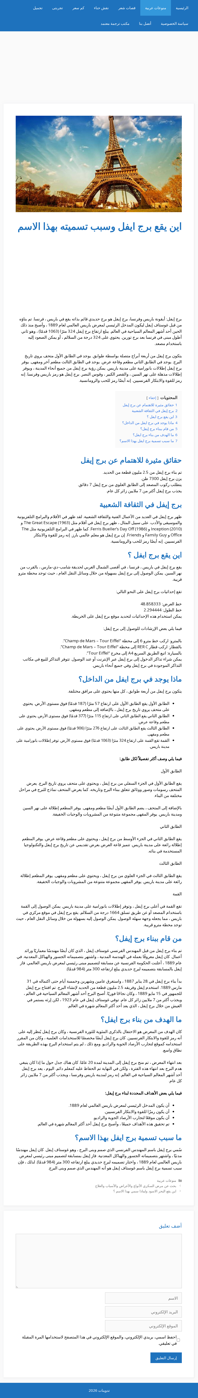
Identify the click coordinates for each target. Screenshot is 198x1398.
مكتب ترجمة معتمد (115, 23)
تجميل (37, 7)
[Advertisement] (99, 65)
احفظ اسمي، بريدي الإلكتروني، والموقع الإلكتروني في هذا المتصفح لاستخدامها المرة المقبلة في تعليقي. (99, 1340)
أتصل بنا (145, 23)
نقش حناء (101, 7)
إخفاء (152, 397)
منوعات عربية (155, 7)
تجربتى (57, 7)
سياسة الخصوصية (174, 23)
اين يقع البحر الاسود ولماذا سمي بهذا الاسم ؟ (144, 1191)
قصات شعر (126, 7)
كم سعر (78, 7)
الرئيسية (182, 7)
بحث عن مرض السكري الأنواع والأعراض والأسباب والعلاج (135, 1185)
